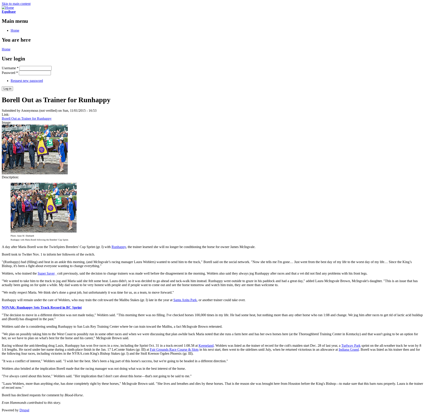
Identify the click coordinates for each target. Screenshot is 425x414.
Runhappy (119, 247)
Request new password (27, 81)
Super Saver (46, 273)
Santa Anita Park (185, 300)
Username (10, 68)
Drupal (24, 410)
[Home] (8, 8)
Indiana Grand (349, 349)
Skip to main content (16, 4)
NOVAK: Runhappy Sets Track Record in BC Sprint (42, 307)
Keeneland (206, 345)
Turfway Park (351, 345)
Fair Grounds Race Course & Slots (174, 349)
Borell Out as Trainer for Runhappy (27, 118)
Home (15, 30)
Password (10, 73)
